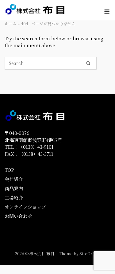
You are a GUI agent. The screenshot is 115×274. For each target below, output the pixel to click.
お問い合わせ (18, 216)
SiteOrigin (89, 253)
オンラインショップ (25, 206)
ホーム (11, 23)
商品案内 (14, 188)
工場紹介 (14, 197)
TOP (9, 170)
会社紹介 (14, 179)
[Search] (88, 63)
